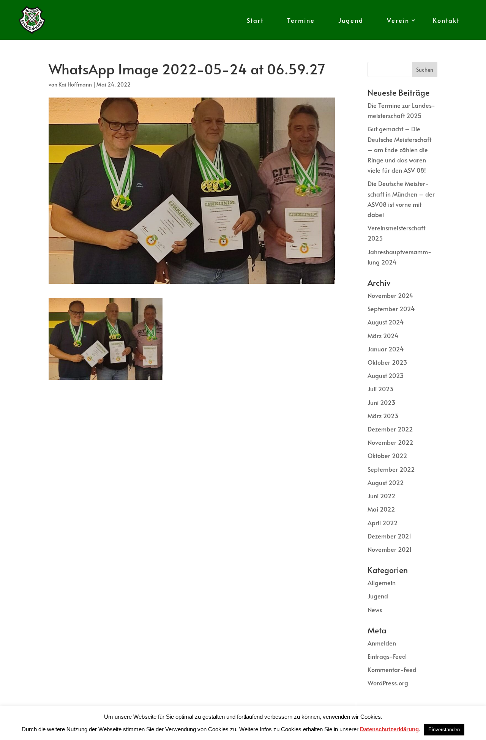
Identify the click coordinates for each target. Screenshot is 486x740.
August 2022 (386, 482)
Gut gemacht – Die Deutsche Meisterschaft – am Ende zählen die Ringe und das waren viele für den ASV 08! (399, 149)
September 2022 (391, 469)
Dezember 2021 (389, 536)
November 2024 (390, 295)
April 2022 (383, 522)
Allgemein (382, 582)
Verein (398, 20)
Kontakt (446, 20)
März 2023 (383, 415)
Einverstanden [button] (444, 729)
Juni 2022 (381, 495)
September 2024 (391, 308)
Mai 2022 (381, 509)
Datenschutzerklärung (389, 729)
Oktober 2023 (387, 362)
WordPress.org (388, 683)
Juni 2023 (381, 402)
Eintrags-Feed (387, 656)
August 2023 (386, 375)
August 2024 (386, 322)
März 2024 (383, 335)
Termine (301, 20)
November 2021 (390, 549)
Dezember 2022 (390, 429)
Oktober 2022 (387, 455)
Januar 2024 (386, 349)
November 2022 (390, 442)
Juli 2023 (380, 388)
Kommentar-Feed (392, 669)
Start (255, 20)
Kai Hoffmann (75, 84)
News (375, 609)
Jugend (350, 20)
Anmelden (382, 643)
